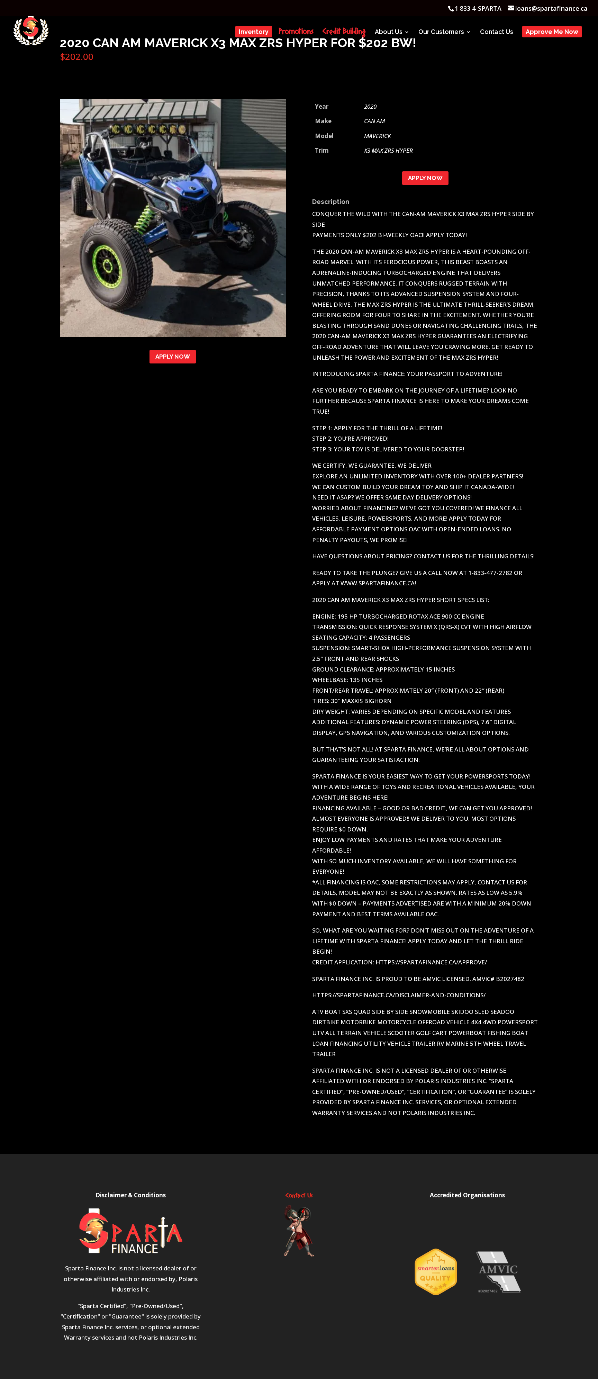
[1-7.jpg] (173, 335)
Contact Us (496, 32)
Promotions (296, 33)
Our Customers (441, 32)
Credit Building (344, 33)
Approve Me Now (552, 32)
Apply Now (172, 356)
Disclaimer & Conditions (131, 1195)
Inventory (254, 32)
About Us (388, 32)
